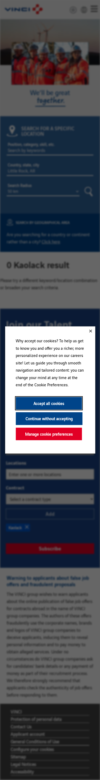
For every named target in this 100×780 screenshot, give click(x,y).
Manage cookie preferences (49, 434)
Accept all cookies (48, 403)
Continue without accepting (49, 418)
